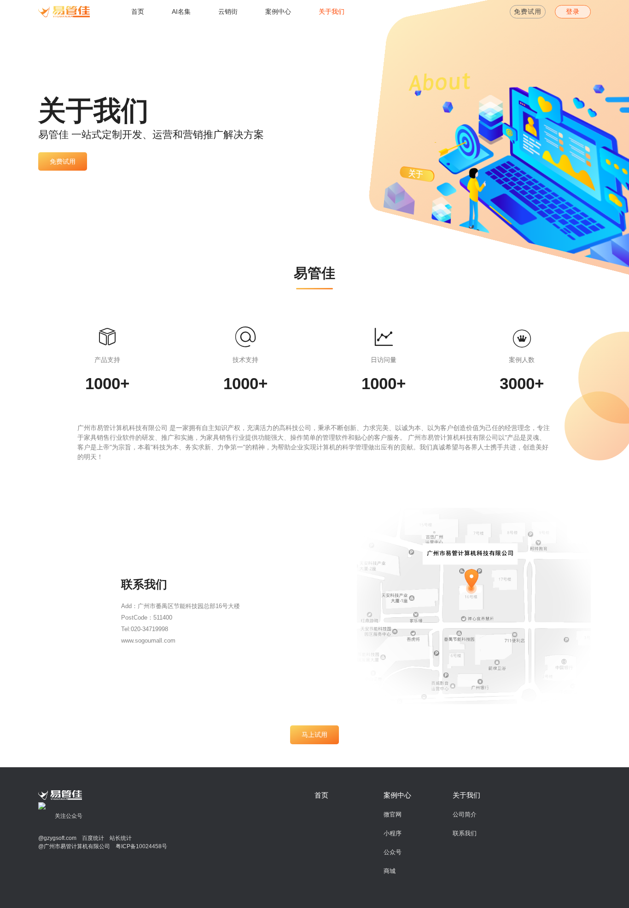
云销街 (228, 11)
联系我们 (465, 833)
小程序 (393, 833)
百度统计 (90, 838)
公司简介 (465, 814)
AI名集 (181, 11)
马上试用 (314, 734)
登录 (573, 11)
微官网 (393, 814)
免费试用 (528, 11)
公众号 (393, 852)
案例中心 (278, 11)
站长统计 (118, 838)
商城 (390, 871)
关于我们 (331, 11)
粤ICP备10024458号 (141, 846)
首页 (137, 11)
